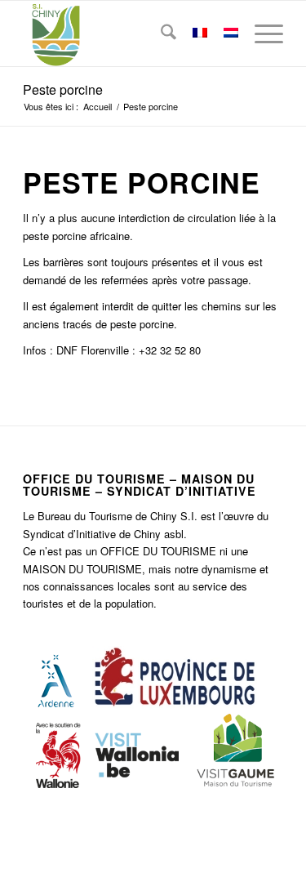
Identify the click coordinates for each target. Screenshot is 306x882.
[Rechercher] (160, 33)
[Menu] (260, 33)
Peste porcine (63, 89)
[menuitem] (160, 33)
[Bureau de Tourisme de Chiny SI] (127, 33)
